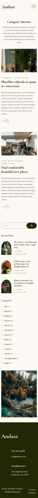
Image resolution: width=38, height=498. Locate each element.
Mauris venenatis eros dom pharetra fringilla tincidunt (23, 283)
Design (7, 316)
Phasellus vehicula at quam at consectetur (18, 84)
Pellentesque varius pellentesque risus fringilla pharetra (22, 264)
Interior (7, 78)
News (6, 339)
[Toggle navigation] (34, 6)
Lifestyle (20, 270)
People (19, 290)
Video (6, 363)
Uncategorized (10, 358)
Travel (19, 251)
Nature (7, 335)
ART (5, 161)
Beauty (11, 161)
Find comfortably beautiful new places (14, 170)
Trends (7, 354)
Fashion (7, 321)
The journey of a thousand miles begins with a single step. (25, 245)
